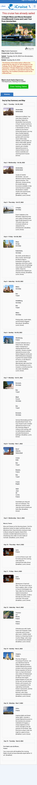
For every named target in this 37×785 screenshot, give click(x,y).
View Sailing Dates (18, 86)
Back (3, 6)
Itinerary (7, 94)
